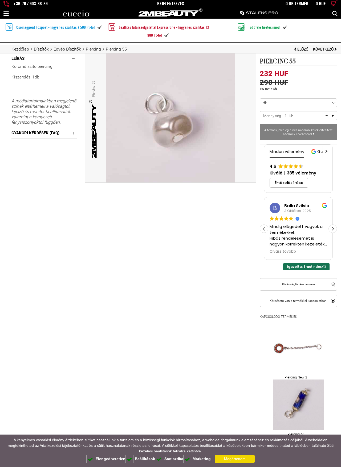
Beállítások (145, 459)
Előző (303, 49)
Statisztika (173, 459)
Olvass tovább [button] (283, 251)
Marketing (202, 459)
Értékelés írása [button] (289, 182)
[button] (325, 151)
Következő (323, 49)
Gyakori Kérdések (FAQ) (35, 133)
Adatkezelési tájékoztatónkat (64, 445)
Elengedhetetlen (110, 459)
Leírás (18, 58)
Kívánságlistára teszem (298, 284)
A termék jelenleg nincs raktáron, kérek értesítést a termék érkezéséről (298, 132)
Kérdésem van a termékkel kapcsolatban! (298, 301)
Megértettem (235, 459)
